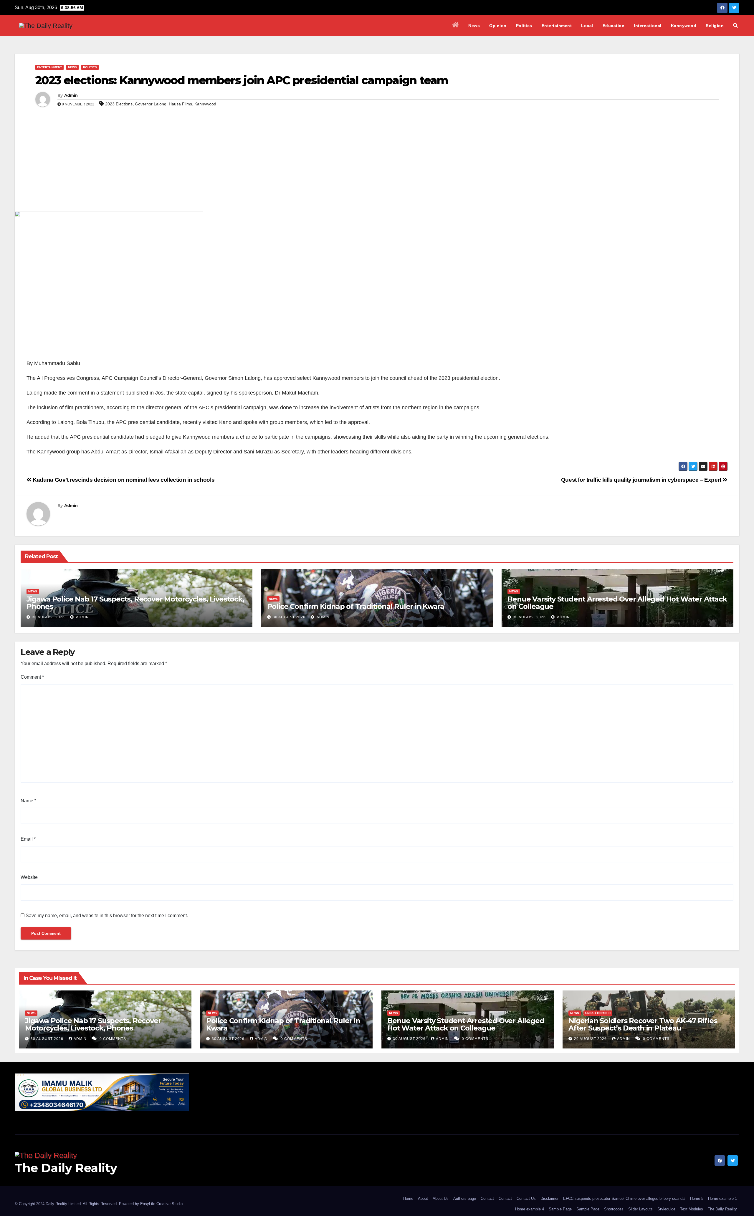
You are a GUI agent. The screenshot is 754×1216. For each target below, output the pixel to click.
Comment (32, 677)
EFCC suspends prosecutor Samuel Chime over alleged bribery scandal (624, 1198)
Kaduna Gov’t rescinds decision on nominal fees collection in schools (123, 480)
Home (408, 1198)
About (423, 1198)
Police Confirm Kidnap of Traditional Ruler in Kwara (355, 606)
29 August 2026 (591, 1039)
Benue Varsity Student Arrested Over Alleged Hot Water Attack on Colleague (617, 603)
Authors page (464, 1198)
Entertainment (557, 25)
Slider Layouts (640, 1209)
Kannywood (684, 25)
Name (28, 800)
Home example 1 (722, 1198)
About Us (441, 1198)
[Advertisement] (377, 167)
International (648, 25)
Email (28, 838)
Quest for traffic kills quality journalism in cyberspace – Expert (642, 480)
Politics (524, 25)
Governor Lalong (150, 104)
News (474, 25)
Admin (71, 95)
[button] (735, 25)
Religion (715, 25)
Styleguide (666, 1209)
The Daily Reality (66, 1168)
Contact (487, 1198)
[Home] (455, 25)
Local (587, 25)
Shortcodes (614, 1209)
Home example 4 (529, 1209)
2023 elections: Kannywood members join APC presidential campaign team (241, 80)
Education (614, 25)
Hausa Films (180, 104)
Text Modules (691, 1209)
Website (29, 877)
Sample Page (560, 1209)
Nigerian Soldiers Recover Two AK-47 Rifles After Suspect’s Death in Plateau (642, 1024)
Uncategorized (598, 1013)
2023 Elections (119, 104)
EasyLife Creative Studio (161, 1204)
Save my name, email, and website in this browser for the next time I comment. (107, 915)
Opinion (498, 25)
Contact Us (526, 1198)
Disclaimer (549, 1198)
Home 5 (696, 1198)
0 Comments (113, 1039)
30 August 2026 (48, 617)
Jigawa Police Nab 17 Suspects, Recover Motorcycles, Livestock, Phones (135, 603)
